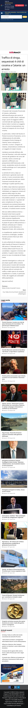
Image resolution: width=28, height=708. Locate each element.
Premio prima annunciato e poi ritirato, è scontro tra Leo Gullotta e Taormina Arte (14, 377)
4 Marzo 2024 (13, 72)
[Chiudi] (3, 5)
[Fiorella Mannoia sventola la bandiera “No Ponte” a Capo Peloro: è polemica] (14, 339)
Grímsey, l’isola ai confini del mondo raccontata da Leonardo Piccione (12, 635)
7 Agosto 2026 (12, 547)
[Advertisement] (14, 36)
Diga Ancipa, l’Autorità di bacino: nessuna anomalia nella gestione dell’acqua (12, 434)
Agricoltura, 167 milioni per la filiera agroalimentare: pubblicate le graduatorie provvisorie (13, 543)
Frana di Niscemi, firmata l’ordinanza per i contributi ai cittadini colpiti (13, 596)
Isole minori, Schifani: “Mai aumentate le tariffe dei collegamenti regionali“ (13, 516)
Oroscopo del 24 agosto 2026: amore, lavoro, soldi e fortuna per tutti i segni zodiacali (13, 652)
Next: (14, 292)
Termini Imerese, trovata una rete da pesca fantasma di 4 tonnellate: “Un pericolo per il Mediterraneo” (13, 323)
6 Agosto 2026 (12, 598)
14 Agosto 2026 (12, 467)
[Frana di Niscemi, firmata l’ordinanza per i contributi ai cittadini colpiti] (14, 584)
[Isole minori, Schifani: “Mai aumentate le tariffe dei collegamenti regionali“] (14, 505)
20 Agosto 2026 (12, 410)
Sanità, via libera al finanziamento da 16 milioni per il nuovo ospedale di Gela (13, 570)
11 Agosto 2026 (12, 519)
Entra (25, 16)
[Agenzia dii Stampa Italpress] (12, 673)
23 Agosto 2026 (12, 327)
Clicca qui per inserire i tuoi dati (7, 19)
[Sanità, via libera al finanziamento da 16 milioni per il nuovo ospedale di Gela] (14, 558)
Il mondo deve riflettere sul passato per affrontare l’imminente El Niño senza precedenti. (13, 659)
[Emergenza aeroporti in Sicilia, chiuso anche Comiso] (14, 479)
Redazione (5, 72)
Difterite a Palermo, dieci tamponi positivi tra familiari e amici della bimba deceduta (13, 646)
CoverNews (10, 705)
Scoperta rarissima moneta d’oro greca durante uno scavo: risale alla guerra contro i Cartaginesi (13, 622)
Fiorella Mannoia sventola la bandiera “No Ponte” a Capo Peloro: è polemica (13, 350)
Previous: (11, 287)
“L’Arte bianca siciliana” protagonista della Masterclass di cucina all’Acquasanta (14, 640)
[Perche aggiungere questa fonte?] (26, 5)
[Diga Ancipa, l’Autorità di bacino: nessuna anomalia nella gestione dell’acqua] (14, 422)
